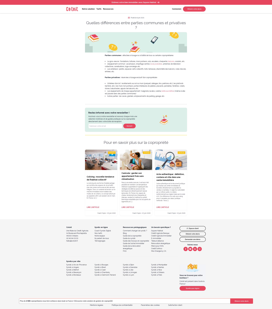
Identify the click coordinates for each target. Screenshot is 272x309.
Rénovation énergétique (160, 243)
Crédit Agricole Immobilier (161, 236)
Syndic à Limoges (130, 272)
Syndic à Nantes (157, 267)
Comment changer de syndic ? (135, 231)
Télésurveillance (157, 241)
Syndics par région (192, 288)
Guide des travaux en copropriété (136, 241)
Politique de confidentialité (122, 305)
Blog (125, 233)
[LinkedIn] (195, 249)
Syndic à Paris (156, 275)
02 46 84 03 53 (72, 238)
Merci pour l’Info (157, 246)
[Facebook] (185, 249)
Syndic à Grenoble (130, 267)
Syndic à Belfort (72, 270)
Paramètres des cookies (150, 305)
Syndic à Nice (156, 270)
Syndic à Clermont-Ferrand (105, 275)
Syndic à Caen (100, 270)
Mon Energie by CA (158, 251)
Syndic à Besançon (73, 272)
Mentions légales (96, 305)
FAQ (124, 251)
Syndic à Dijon (128, 265)
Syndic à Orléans (157, 272)
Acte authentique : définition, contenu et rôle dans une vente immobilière (170, 177)
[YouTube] (190, 249)
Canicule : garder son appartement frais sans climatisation (133, 176)
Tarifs (98, 9)
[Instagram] (200, 249)
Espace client (194, 228)
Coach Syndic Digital (103, 231)
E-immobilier (156, 238)
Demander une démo (192, 239)
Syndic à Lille (128, 270)
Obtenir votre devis (194, 9)
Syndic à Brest (100, 267)
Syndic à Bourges (101, 265)
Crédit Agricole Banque (160, 233)
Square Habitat (157, 231)
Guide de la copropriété (132, 236)
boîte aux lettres (168, 91)
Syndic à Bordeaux (73, 275)
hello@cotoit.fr (72, 241)
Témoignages (100, 241)
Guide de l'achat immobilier (133, 243)
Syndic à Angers (72, 267)
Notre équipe (100, 236)
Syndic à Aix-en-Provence (76, 265)
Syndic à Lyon (128, 275)
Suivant (129, 126)
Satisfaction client (175, 305)
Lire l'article (93, 207)
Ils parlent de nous (102, 238)
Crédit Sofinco (156, 248)
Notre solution (88, 9)
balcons (171, 61)
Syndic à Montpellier (159, 265)
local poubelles (156, 64)
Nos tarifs (98, 233)
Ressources (108, 9)
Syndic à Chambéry (102, 272)
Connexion (176, 9)
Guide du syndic (129, 238)
